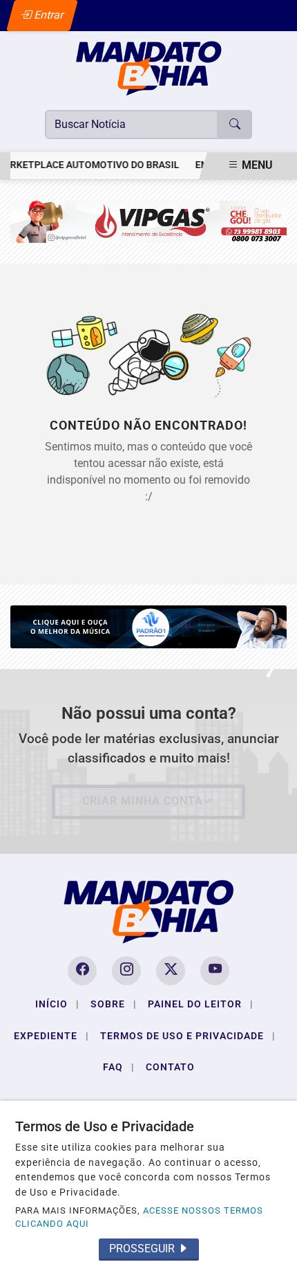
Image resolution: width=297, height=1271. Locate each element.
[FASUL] (148, 221)
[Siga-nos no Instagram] (126, 970)
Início (57, 1003)
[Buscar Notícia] (235, 124)
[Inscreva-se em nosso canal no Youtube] (214, 970)
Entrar (48, 14)
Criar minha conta (142, 800)
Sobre (113, 1003)
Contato (170, 1066)
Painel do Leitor (200, 1003)
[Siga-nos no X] (170, 970)
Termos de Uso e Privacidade (188, 1035)
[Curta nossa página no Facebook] (82, 970)
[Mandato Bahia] (148, 67)
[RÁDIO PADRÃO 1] (148, 625)
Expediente (51, 1035)
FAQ (119, 1066)
